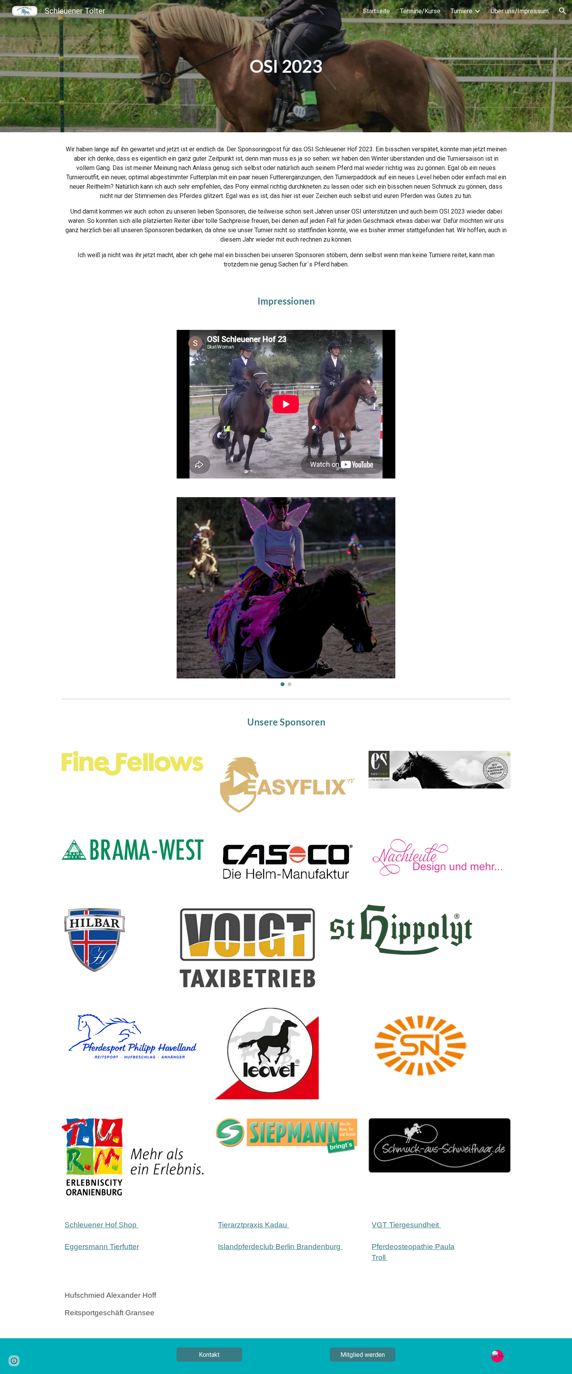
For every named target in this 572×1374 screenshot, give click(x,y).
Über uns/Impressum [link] (520, 11)
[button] (562, 11)
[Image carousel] (286, 591)
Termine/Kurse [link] (420, 11)
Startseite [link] (376, 11)
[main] (286, 66)
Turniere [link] (461, 11)
